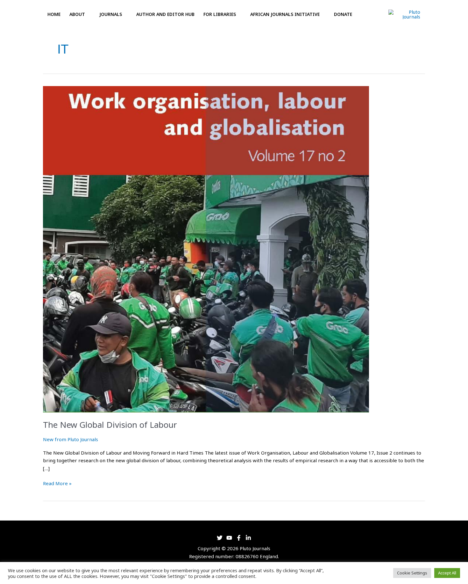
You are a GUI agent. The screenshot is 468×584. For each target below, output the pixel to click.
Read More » (57, 482)
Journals (110, 14)
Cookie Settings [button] (412, 573)
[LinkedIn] (248, 538)
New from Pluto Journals (70, 439)
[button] (365, 14)
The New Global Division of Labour (110, 424)
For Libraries (219, 14)
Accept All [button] (447, 573)
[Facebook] (239, 538)
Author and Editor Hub (165, 14)
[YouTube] (229, 538)
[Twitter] (220, 538)
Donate (343, 14)
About (77, 14)
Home (53, 14)
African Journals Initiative (285, 14)
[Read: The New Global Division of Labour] (206, 248)
